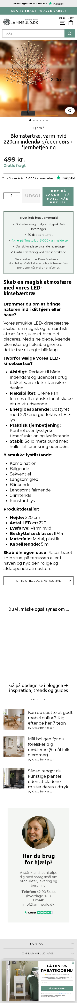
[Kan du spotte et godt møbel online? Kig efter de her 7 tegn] (13, 719)
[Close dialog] (72, 962)
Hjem (37, 128)
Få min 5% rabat (57, 988)
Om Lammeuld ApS (37, 953)
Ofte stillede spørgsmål (38, 580)
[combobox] (38, 33)
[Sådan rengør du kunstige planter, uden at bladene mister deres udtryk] (13, 778)
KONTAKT (37, 943)
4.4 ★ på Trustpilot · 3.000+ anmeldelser (40, 240)
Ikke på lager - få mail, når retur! (58, 196)
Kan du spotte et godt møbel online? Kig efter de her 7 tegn (50, 718)
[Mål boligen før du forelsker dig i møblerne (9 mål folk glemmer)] (13, 746)
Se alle (38, 699)
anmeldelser (45, 178)
